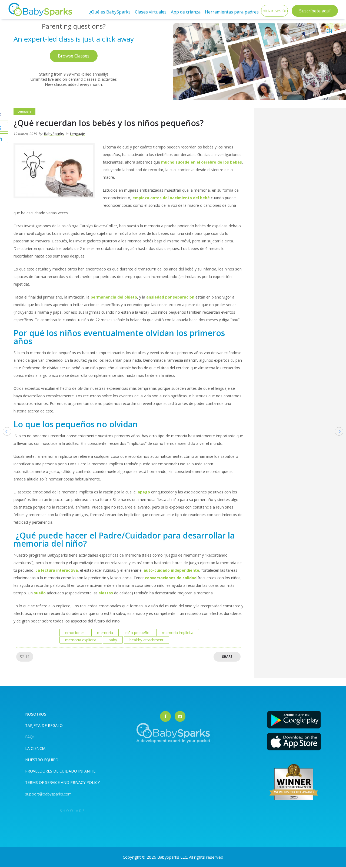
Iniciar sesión (274, 10)
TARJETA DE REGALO (44, 725)
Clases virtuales (151, 12)
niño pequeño (137, 632)
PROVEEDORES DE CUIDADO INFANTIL (60, 771)
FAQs (30, 736)
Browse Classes (73, 56)
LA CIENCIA (35, 748)
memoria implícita (177, 632)
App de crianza (186, 12)
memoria (105, 632)
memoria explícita (80, 639)
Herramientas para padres (232, 12)
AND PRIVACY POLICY (80, 782)
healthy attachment (146, 639)
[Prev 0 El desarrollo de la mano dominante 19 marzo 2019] (4, 440)
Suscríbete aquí (314, 11)
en (329, 31)
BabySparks (54, 133)
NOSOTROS (35, 714)
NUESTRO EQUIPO (41, 759)
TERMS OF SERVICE (43, 782)
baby (113, 639)
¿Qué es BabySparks (110, 12)
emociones (75, 632)
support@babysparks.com (48, 794)
